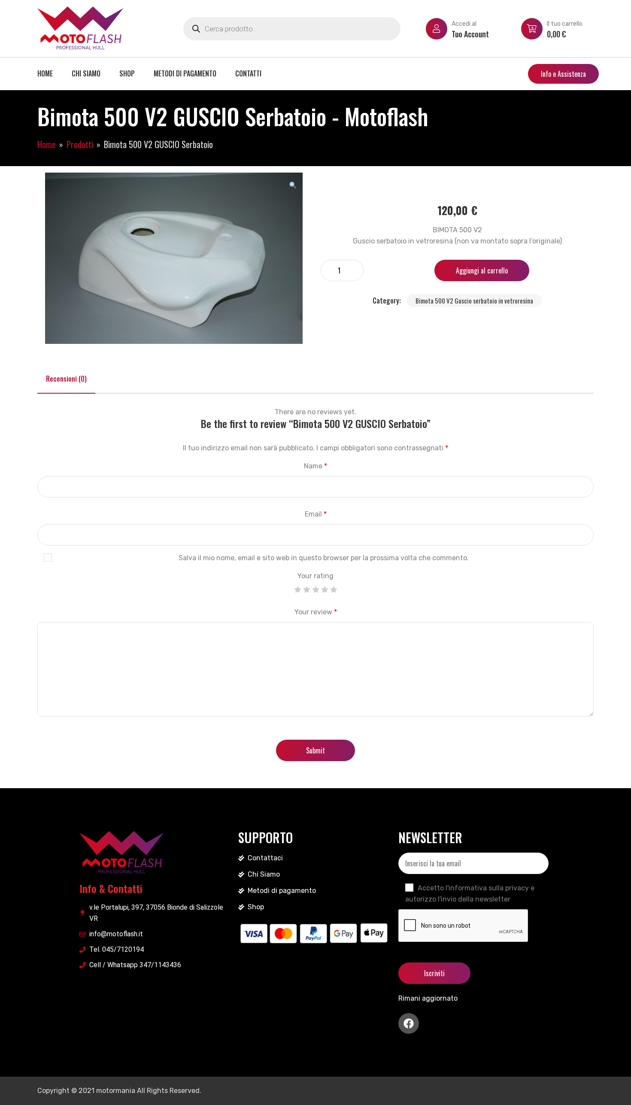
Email (316, 514)
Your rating (315, 576)
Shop (127, 73)
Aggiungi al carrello (482, 270)
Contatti (248, 73)
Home (45, 73)
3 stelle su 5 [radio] (315, 589)
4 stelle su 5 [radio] (324, 589)
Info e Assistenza (563, 74)
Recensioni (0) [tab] (66, 378)
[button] (293, 185)
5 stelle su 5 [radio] (333, 589)
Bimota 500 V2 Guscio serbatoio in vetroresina (474, 300)
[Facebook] (408, 1023)
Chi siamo (86, 73)
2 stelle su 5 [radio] (306, 589)
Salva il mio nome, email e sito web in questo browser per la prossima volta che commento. (324, 558)
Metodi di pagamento (185, 73)
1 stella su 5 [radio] (297, 589)
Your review (315, 612)
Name (315, 466)
